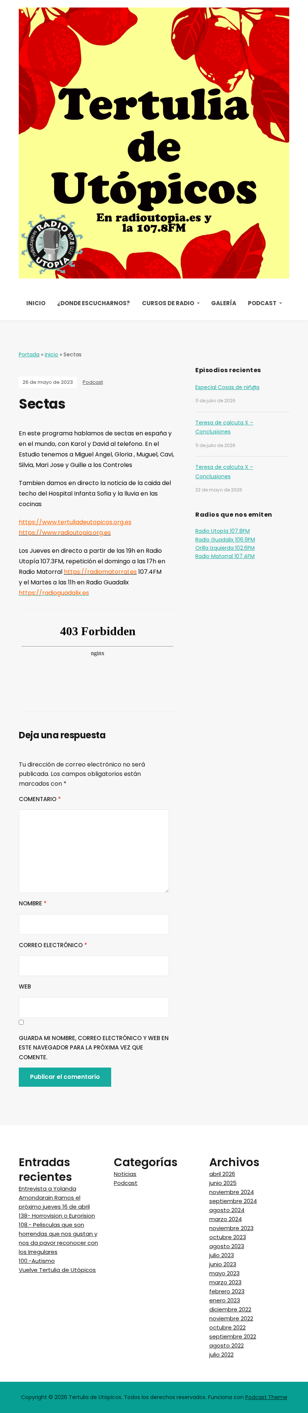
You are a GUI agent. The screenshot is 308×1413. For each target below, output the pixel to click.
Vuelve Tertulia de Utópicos (57, 1270)
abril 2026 (222, 1174)
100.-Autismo (37, 1261)
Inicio (35, 303)
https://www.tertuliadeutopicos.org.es (75, 522)
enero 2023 (224, 1300)
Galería (223, 303)
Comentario (40, 799)
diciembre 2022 (230, 1309)
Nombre (33, 903)
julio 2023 (221, 1255)
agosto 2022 (226, 1345)
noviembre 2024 (231, 1192)
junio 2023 (222, 1264)
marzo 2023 (225, 1282)
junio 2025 (223, 1183)
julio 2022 (221, 1354)
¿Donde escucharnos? (93, 303)
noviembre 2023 (231, 1228)
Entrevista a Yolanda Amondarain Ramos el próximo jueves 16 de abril (54, 1198)
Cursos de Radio (168, 303)
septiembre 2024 (233, 1201)
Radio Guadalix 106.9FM (225, 539)
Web (25, 986)
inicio (51, 354)
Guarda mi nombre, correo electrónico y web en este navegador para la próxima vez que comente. (94, 1047)
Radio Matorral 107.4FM (225, 556)
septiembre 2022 (232, 1336)
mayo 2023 (224, 1273)
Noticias (125, 1174)
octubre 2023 (227, 1237)
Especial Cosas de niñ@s (227, 387)
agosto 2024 (227, 1210)
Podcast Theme (266, 1397)
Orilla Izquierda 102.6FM (225, 548)
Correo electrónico (53, 945)
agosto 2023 (226, 1246)
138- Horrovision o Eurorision (57, 1216)
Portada (29, 354)
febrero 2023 (227, 1291)
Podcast (262, 303)
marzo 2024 (225, 1219)
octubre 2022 (227, 1327)
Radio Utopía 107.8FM (222, 531)
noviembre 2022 (231, 1318)
